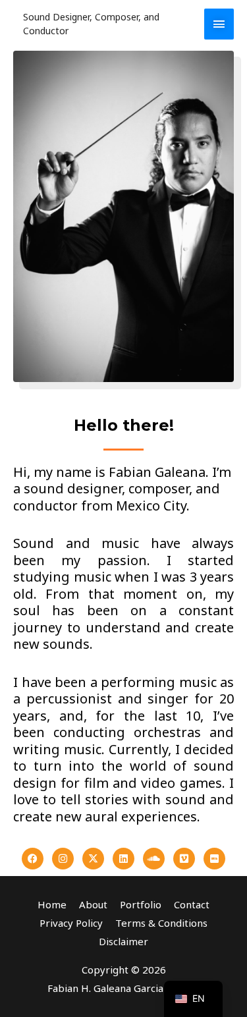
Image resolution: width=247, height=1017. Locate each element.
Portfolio (140, 904)
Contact (191, 904)
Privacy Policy (71, 922)
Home (52, 904)
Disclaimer (123, 941)
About (93, 904)
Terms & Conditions (161, 922)
